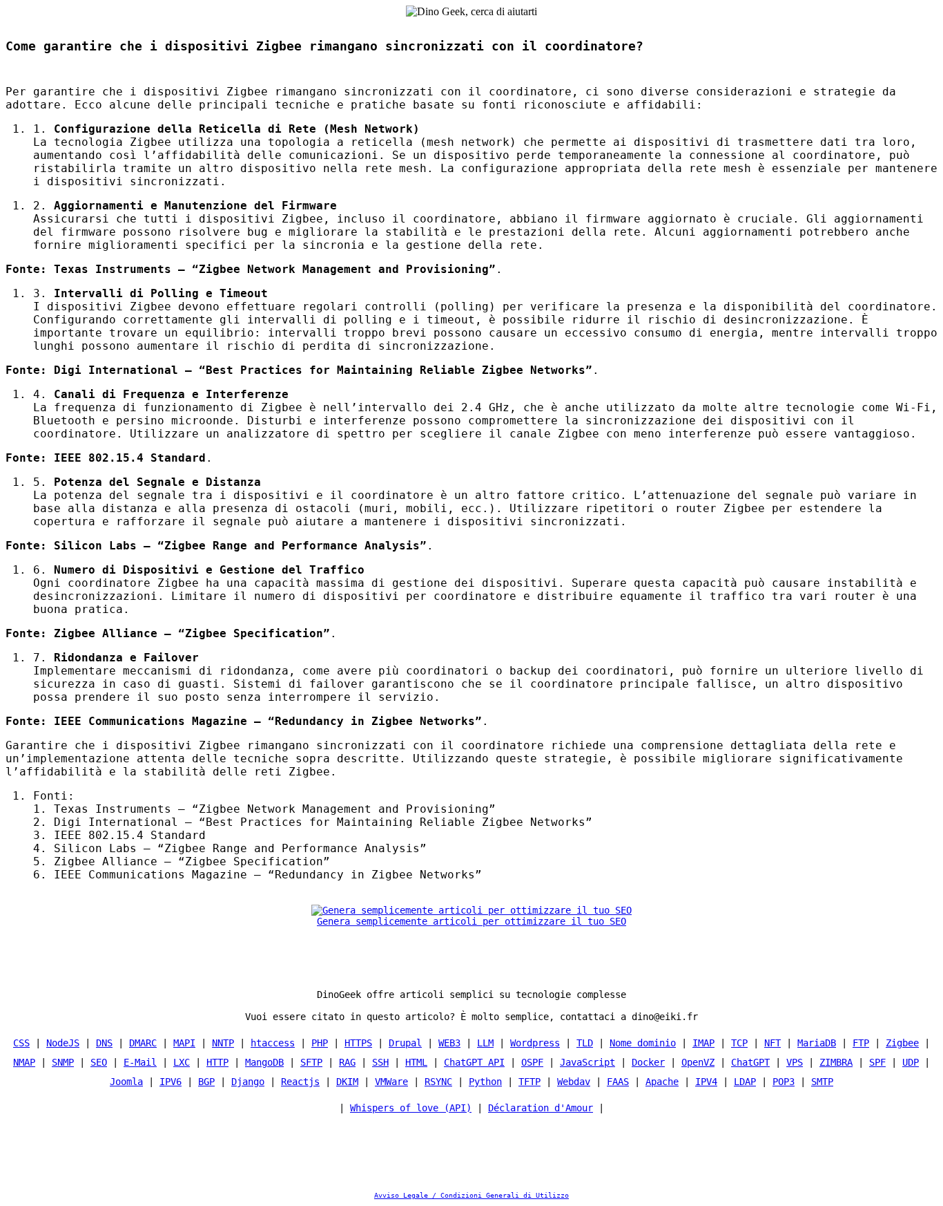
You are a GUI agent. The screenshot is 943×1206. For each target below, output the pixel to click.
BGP (206, 1081)
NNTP (223, 1042)
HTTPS (358, 1042)
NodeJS (62, 1042)
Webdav (573, 1081)
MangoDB (264, 1062)
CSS (21, 1042)
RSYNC (438, 1081)
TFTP (529, 1081)
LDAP (745, 1081)
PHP (319, 1042)
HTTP (217, 1062)
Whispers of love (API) (410, 1107)
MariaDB (816, 1042)
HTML (416, 1062)
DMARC (143, 1042)
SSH (380, 1062)
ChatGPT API (474, 1062)
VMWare (391, 1081)
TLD (584, 1042)
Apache (662, 1081)
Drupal (405, 1042)
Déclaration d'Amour (540, 1107)
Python (485, 1081)
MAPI (184, 1042)
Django (247, 1081)
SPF (877, 1062)
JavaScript (587, 1062)
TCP (739, 1042)
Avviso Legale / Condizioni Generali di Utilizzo (471, 1195)
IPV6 (170, 1081)
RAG (347, 1062)
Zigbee (902, 1042)
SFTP (311, 1062)
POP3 (783, 1081)
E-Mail (140, 1062)
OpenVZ (697, 1062)
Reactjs (300, 1081)
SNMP (63, 1062)
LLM (485, 1042)
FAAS (618, 1081)
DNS (104, 1042)
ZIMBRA (836, 1062)
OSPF (532, 1062)
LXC (181, 1062)
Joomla (126, 1081)
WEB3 (449, 1042)
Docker (648, 1062)
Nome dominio (643, 1042)
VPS (794, 1062)
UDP (910, 1062)
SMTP (822, 1081)
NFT (772, 1042)
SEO (98, 1062)
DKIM (347, 1081)
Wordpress (535, 1042)
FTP (861, 1042)
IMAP (703, 1042)
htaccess (273, 1042)
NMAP (24, 1062)
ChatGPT (750, 1062)
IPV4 (706, 1081)
